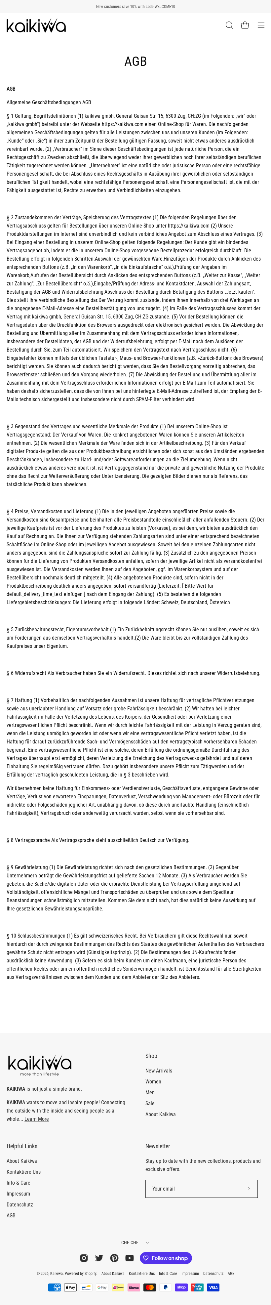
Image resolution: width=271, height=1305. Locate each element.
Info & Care (18, 1183)
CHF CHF (130, 1242)
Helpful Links (22, 1146)
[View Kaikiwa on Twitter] (99, 1258)
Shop (151, 1056)
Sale (150, 1103)
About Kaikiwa (160, 1114)
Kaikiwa (56, 1273)
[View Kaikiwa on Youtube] (130, 1258)
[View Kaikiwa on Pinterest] (114, 1258)
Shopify (90, 1273)
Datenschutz (20, 1204)
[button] (228, 25)
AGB (11, 1215)
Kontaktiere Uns (24, 1172)
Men (150, 1092)
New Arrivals (158, 1071)
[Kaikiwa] (36, 25)
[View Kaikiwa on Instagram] (84, 1258)
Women (153, 1081)
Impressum (18, 1194)
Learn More (36, 1119)
